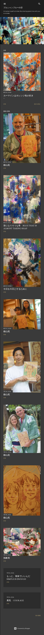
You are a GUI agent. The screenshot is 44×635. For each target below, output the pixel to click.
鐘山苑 (6, 165)
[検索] (39, 3)
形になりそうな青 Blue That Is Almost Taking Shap (20, 227)
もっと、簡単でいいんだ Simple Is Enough (19, 577)
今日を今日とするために (15, 289)
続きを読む (37, 104)
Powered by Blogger (23, 628)
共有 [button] (4, 104)
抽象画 (6, 557)
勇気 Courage (15, 600)
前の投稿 (38, 615)
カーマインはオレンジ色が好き (18, 95)
